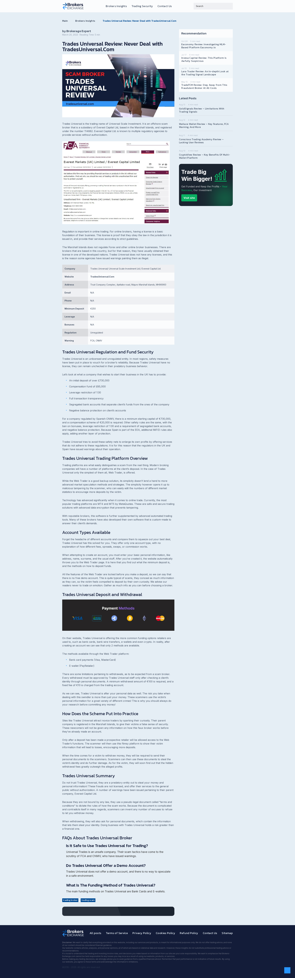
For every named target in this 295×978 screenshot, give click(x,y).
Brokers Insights (116, 6)
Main (65, 21)
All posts (95, 933)
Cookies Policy (165, 933)
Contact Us (164, 6)
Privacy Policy (141, 933)
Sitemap (227, 933)
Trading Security (142, 6)
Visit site (189, 197)
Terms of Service (117, 933)
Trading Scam (88, 900)
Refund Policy (189, 933)
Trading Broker (70, 900)
